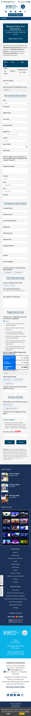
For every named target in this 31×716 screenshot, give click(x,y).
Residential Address (9, 166)
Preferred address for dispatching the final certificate (14, 268)
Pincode (6, 195)
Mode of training (8, 80)
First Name (6, 106)
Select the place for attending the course (15, 87)
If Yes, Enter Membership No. (14, 289)
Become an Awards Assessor (15, 576)
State (4, 182)
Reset (10, 442)
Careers (15, 570)
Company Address (8, 246)
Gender (5, 138)
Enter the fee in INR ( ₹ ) (10, 370)
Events (15, 561)
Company (8, 272)
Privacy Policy (15, 705)
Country (5, 176)
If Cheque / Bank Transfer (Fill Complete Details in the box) (15, 387)
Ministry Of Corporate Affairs (15, 593)
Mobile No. (6, 131)
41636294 (22, 672)
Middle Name (7, 113)
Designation (6, 227)
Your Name (9, 404)
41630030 (15, 674)
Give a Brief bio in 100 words (11, 297)
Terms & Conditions (15, 703)
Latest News (15, 590)
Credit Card (9, 383)
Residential (19, 272)
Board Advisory (15, 564)
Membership (15, 555)
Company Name (8, 208)
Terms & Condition (9, 420)
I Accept (22, 713)
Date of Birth (7, 144)
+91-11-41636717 (12, 672)
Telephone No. (7, 239)
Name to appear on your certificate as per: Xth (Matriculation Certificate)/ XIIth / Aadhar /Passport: (15, 158)
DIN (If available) (8, 261)
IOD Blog (15, 608)
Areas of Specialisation (9, 220)
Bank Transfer (19, 379)
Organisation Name (11, 408)
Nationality (6, 150)
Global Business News (15, 605)
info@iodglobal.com (16, 670)
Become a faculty (15, 573)
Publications (15, 567)
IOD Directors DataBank (15, 602)
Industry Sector (7, 214)
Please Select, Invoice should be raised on (15, 402)
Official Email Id (7, 233)
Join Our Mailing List (16, 15)
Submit (21, 442)
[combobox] (6, 134)
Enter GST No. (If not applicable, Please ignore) (14, 412)
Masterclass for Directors (15, 558)
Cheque (8, 379)
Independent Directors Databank (15, 596)
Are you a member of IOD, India (12, 283)
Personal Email (8, 125)
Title (4, 100)
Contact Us (15, 579)
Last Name (6, 119)
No (13, 285)
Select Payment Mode (9, 377)
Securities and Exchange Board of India (15, 599)
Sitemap (15, 582)
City (4, 188)
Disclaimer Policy (15, 707)
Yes (6, 285)
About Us (15, 552)
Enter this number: (12, 431)
